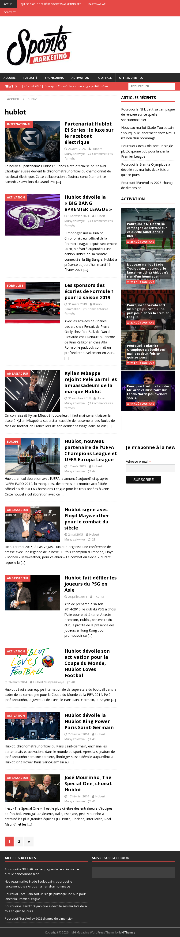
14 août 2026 (138, 403)
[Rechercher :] (151, 86)
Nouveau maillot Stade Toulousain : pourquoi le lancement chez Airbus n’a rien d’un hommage (148, 132)
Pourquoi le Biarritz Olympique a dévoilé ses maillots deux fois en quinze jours (145, 169)
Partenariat (96, 4)
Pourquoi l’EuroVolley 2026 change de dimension (39, 918)
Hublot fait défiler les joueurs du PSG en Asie (90, 584)
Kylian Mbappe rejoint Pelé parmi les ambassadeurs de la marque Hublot (90, 382)
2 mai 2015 (75, 534)
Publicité (30, 78)
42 (93, 471)
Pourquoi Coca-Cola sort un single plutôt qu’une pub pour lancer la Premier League (147, 151)
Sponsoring (54, 78)
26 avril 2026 (77, 149)
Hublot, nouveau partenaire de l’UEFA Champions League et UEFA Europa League (90, 450)
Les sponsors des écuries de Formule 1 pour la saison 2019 (89, 291)
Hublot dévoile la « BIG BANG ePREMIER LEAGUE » (88, 203)
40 (73, 682)
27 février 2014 (78, 734)
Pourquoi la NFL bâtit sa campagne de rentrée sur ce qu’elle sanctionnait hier (148, 114)
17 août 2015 (77, 466)
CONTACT (10, 12)
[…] (58, 181)
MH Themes (127, 932)
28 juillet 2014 (77, 596)
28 (93, 539)
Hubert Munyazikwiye (48, 682)
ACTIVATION (133, 199)
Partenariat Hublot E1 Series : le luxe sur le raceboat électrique (89, 133)
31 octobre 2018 (79, 398)
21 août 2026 (138, 241)
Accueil (9, 78)
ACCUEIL (9, 4)
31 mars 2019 (77, 304)
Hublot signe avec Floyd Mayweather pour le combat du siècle (86, 518)
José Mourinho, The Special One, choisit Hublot (88, 783)
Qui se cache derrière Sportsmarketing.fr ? (51, 4)
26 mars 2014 (17, 682)
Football (104, 78)
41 (93, 801)
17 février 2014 (78, 796)
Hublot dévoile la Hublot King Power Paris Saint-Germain (89, 721)
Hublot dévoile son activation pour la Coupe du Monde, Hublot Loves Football (87, 663)
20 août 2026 (138, 282)
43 (102, 596)
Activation (80, 78)
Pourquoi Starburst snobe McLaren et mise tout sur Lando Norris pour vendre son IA (148, 392)
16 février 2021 (78, 216)
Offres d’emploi (131, 78)
